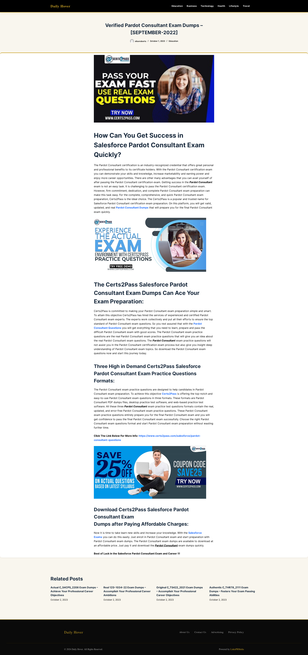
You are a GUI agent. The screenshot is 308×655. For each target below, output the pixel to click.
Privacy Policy (236, 632)
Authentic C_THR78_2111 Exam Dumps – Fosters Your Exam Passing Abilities (232, 591)
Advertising (217, 632)
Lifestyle (234, 6)
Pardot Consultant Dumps (132, 207)
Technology (207, 6)
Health (221, 6)
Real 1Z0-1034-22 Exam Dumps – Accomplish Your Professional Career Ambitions (127, 591)
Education (177, 6)
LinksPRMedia (237, 649)
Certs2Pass (169, 393)
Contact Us (200, 632)
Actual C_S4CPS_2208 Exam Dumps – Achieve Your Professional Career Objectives (74, 591)
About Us (184, 632)
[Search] (256, 6)
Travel (246, 6)
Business (192, 6)
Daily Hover (60, 6)
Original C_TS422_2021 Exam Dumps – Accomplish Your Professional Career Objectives (179, 591)
